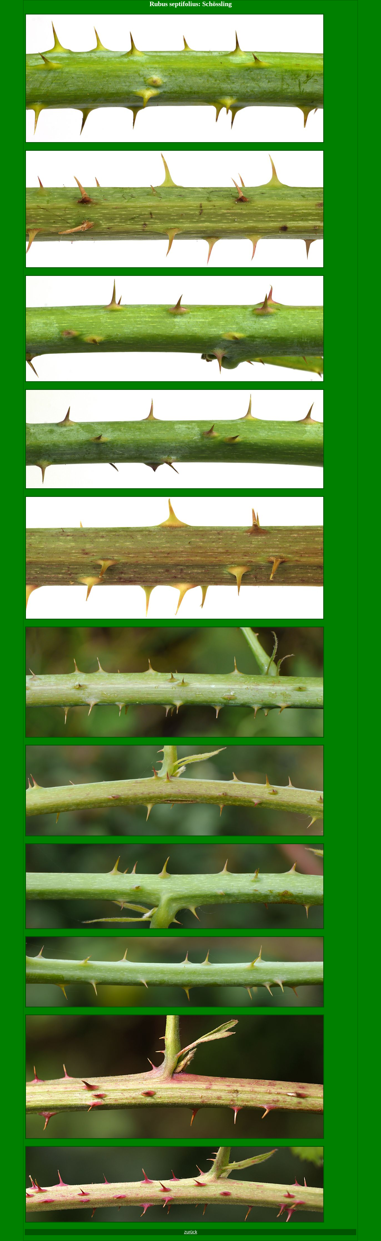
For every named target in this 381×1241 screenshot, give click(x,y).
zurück (190, 1232)
